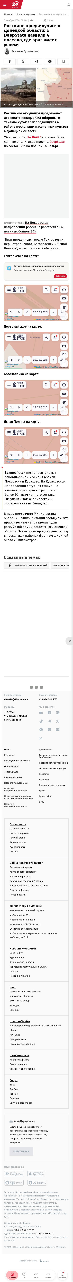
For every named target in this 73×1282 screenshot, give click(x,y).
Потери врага (17, 894)
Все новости (18, 824)
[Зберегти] (63, 61)
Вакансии (44, 780)
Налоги (14, 971)
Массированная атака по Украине (29, 885)
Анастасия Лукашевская (25, 51)
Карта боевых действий (23, 871)
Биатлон (14, 1098)
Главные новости (19, 828)
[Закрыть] (66, 1253)
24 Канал (9, 14)
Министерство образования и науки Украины (35, 1025)
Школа (13, 1030)
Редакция (9, 755)
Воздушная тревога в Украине (26, 880)
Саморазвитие (18, 1039)
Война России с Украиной (26, 862)
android (14, 1173)
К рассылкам (21, 1151)
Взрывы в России (19, 890)
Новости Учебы (20, 1021)
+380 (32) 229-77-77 (24, 1230)
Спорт (13, 1080)
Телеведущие (11, 772)
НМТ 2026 (15, 1034)
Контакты (44, 774)
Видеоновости (18, 842)
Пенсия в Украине (20, 975)
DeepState (57, 142)
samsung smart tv (37, 1182)
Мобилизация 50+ (19, 915)
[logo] (15, 4)
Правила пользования (16, 783)
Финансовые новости (22, 962)
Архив (42, 791)
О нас (7, 750)
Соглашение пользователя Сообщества (53, 756)
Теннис (14, 1093)
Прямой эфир (17, 837)
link (41, 713)
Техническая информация (52, 768)
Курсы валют (17, 957)
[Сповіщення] (69, 5)
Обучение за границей (22, 1043)
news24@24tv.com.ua (16, 699)
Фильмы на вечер (20, 1000)
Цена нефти (16, 953)
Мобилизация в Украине (26, 906)
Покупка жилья (18, 1064)
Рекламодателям (13, 777)
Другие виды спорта (21, 1102)
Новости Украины (25, 14)
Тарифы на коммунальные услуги (28, 966)
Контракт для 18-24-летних (25, 924)
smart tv (14, 1182)
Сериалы (15, 1009)
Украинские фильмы (21, 996)
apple (37, 1173)
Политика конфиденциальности (15, 790)
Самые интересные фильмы (25, 991)
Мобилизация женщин (22, 919)
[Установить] (36, 1258)
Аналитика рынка (19, 1059)
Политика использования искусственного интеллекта (18, 797)
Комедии (15, 1005)
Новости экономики (23, 948)
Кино (13, 987)
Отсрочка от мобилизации (24, 928)
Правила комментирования (53, 763)
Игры (41, 802)
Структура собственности (52, 785)
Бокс (12, 1084)
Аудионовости (17, 846)
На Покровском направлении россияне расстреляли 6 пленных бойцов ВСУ (33, 227)
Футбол (14, 1089)
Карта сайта (45, 796)
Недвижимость (19, 1055)
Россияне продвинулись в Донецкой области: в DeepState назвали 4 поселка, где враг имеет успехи (53, 14)
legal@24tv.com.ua (43, 1233)
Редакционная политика (17, 761)
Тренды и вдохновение (22, 1068)
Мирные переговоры (21, 876)
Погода (14, 851)
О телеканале (11, 766)
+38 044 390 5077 (48, 699)
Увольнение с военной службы (27, 910)
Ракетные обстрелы (21, 867)
